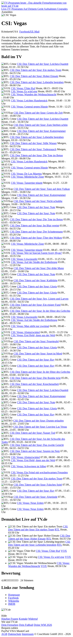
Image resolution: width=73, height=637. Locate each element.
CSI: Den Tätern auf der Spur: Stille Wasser (33, 143)
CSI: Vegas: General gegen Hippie (29, 106)
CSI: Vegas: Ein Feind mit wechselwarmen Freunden (39, 472)
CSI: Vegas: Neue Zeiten (30, 503)
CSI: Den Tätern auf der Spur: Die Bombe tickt (35, 378)
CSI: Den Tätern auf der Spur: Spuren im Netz (35, 451)
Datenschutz (14, 634)
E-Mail (35, 31)
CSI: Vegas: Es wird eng (24, 91)
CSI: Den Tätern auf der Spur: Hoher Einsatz (34, 76)
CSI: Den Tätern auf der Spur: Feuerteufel (36, 341)
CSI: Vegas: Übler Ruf (23, 88)
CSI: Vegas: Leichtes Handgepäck (29, 100)
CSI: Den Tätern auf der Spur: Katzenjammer (41, 131)
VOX (64, 550)
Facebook (24, 31)
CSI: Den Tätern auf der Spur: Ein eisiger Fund (35, 304)
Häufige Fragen (9, 618)
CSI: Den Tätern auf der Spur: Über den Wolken (36, 237)
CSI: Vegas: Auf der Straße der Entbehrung (34, 262)
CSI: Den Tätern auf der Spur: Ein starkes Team (35, 70)
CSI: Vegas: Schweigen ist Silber (28, 466)
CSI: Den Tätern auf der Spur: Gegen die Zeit (38, 112)
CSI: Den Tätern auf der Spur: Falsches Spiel (38, 484)
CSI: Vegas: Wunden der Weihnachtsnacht (33, 94)
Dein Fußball (26, 624)
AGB (4, 634)
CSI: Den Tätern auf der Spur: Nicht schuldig (38, 201)
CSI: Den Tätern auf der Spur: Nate (36, 207)
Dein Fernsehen (9, 624)
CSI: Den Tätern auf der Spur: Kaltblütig (35, 280)
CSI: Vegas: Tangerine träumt (26, 182)
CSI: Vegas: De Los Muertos (26, 173)
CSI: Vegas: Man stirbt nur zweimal (30, 326)
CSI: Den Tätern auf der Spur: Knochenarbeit (34, 384)
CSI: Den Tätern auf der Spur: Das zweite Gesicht (37, 445)
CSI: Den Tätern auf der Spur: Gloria (37, 286)
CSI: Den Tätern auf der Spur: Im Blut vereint (34, 225)
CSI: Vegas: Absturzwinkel (25, 332)
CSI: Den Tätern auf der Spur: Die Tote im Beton (36, 155)
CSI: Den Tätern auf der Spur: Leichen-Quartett (42, 63)
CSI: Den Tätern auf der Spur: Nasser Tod (32, 432)
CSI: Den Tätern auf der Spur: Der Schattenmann (36, 231)
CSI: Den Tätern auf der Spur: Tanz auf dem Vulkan (42, 188)
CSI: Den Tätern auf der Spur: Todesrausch (33, 149)
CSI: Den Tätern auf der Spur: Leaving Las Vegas (40, 426)
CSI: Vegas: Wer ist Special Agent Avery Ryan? (36, 253)
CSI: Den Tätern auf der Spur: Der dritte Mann (39, 268)
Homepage (14, 594)
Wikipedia (13, 600)
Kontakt (23, 618)
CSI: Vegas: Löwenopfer (24, 259)
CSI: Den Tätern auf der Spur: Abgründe (35, 496)
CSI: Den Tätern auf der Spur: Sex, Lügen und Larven (39, 298)
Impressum (28, 634)
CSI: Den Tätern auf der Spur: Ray (35, 359)
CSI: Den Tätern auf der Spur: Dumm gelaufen (38, 420)
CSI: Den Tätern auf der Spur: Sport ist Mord (38, 353)
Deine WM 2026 (43, 624)
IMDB (11, 603)
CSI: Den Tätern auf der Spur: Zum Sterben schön (41, 124)
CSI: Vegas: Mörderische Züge (27, 176)
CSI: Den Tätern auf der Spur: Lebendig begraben (37, 82)
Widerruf (33, 618)
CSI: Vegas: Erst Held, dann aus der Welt (33, 335)
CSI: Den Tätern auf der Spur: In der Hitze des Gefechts (40, 310)
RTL (57, 529)
